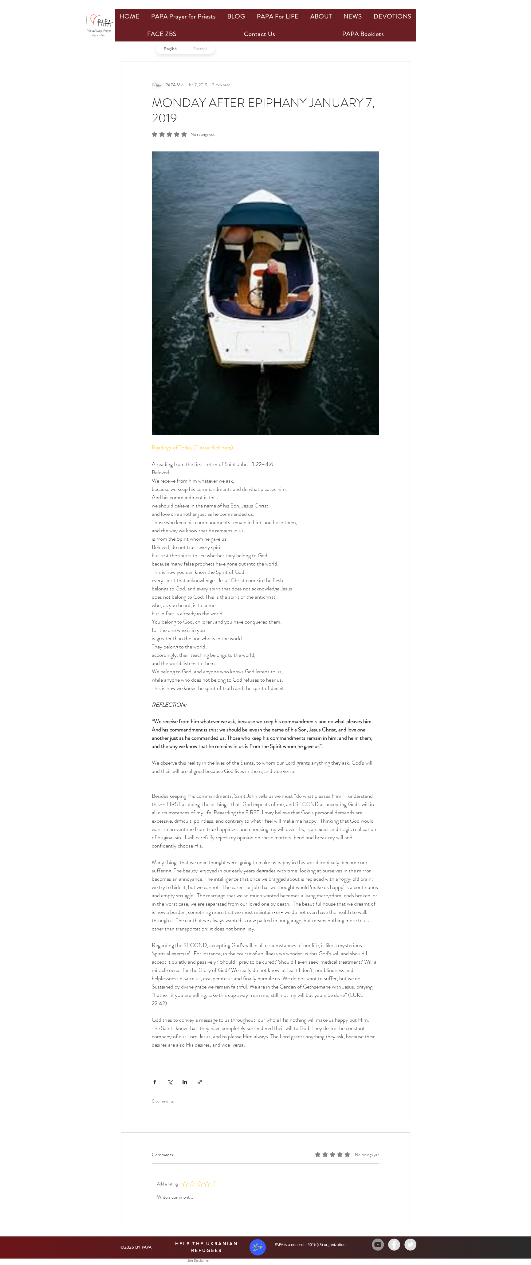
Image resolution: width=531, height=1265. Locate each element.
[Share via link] (200, 1082)
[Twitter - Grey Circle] (410, 1245)
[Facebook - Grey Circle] (394, 1245)
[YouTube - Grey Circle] (378, 1245)
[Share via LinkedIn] (185, 1082)
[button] (183, 16)
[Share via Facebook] (155, 1082)
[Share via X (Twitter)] (170, 1082)
